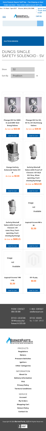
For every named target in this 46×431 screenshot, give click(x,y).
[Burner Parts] (21, 16)
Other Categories (23, 366)
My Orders (23, 401)
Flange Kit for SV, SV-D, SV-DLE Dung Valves (33, 122)
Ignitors (23, 362)
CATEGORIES (11, 41)
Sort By (5, 76)
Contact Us (23, 412)
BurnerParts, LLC (22, 421)
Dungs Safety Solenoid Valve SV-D (12, 170)
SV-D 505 (33, 277)
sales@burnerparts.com (36, 312)
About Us (23, 374)
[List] (26, 64)
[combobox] (23, 23)
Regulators (23, 351)
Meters (23, 355)
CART (39, 16)
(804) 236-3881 (15, 312)
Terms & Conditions (23, 389)
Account (23, 397)
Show (4, 69)
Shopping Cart (23, 404)
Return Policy (23, 408)
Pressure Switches (23, 359)
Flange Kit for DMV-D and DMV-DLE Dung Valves (12, 122)
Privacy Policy (23, 385)
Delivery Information (23, 378)
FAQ (23, 381)
